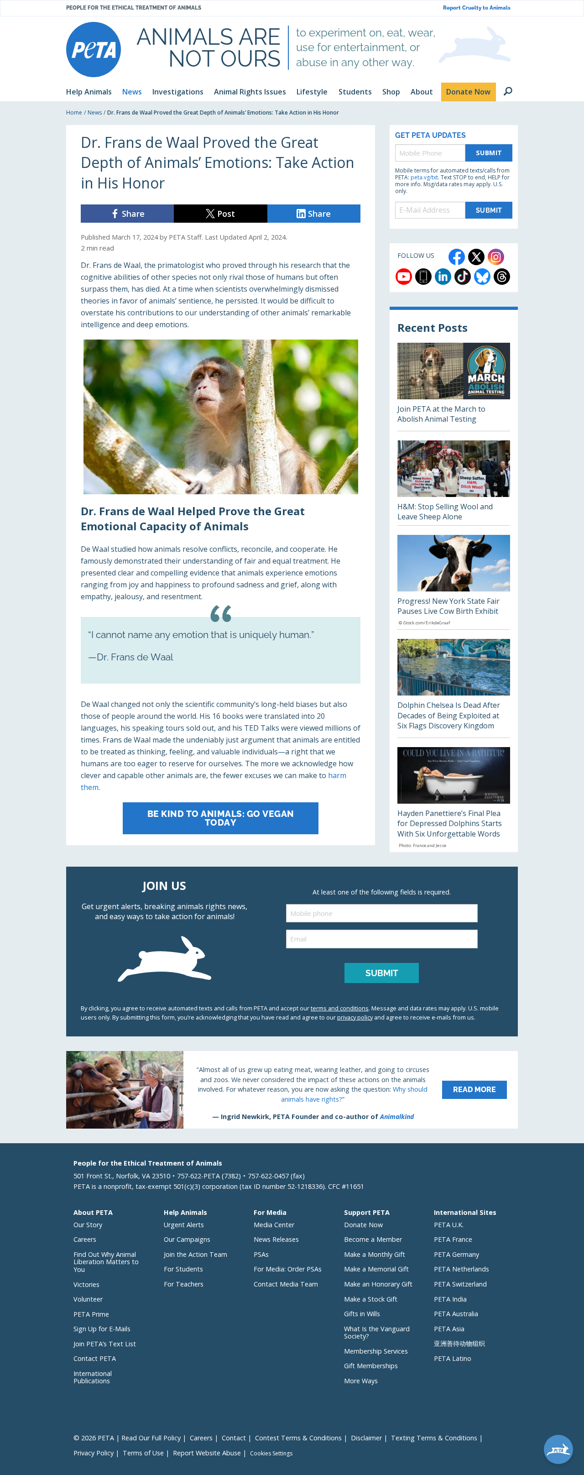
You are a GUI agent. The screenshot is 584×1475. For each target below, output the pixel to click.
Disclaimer (366, 1437)
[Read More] (292, 1090)
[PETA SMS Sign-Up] (423, 276)
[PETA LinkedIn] (443, 276)
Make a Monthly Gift (374, 1254)
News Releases (276, 1239)
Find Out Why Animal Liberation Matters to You (106, 1262)
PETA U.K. (449, 1224)
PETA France (453, 1239)
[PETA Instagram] (496, 257)
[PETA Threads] (502, 276)
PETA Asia (449, 1328)
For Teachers (183, 1284)
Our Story (87, 1224)
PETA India (450, 1299)
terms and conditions (340, 1008)
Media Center (274, 1224)
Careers (84, 1239)
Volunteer (88, 1299)
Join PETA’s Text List (104, 1343)
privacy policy (355, 1017)
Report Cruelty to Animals (477, 8)
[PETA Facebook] (456, 257)
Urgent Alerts (184, 1224)
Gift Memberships (371, 1365)
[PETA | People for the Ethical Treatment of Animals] (93, 49)
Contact (234, 1437)
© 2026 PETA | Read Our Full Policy (127, 1437)
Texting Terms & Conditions (434, 1437)
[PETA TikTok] (462, 276)
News (95, 112)
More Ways (361, 1380)
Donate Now (363, 1224)
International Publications (92, 1377)
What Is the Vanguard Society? (377, 1332)
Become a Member (373, 1239)
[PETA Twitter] (476, 257)
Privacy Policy (93, 1453)
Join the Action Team (195, 1254)
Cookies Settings (271, 1453)
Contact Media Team (286, 1284)
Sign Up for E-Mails (101, 1328)
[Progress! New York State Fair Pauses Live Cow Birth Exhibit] (453, 582)
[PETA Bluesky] (482, 276)
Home (74, 112)
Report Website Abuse (207, 1453)
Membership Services (376, 1351)
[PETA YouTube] (404, 276)
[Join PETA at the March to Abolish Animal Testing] (453, 387)
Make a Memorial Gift (376, 1269)
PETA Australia (456, 1313)
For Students (183, 1269)
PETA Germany (456, 1254)
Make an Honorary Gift (378, 1284)
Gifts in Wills (362, 1313)
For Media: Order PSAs (288, 1269)
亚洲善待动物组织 (459, 1343)
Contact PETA (94, 1358)
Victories (86, 1284)
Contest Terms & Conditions (298, 1437)
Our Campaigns (187, 1239)
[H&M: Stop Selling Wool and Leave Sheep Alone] (453, 482)
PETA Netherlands (461, 1269)
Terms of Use (143, 1453)
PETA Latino (452, 1358)
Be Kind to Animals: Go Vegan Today (220, 818)
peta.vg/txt (424, 177)
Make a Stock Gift (370, 1299)
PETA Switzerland (460, 1284)
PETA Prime (91, 1314)
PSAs (261, 1254)
